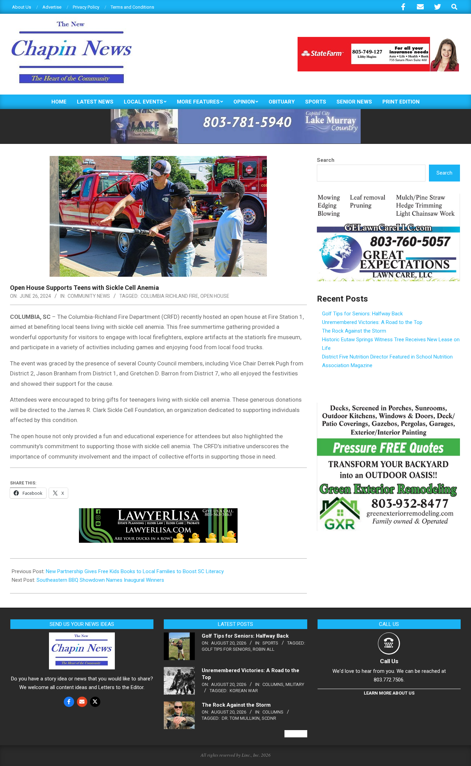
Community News (89, 296)
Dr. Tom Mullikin (241, 718)
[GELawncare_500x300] (388, 198)
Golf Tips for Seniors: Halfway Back (362, 314)
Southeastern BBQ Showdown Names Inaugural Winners (100, 580)
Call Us (389, 661)
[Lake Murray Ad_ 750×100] (236, 112)
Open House (214, 296)
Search (325, 160)
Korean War (244, 690)
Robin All (263, 649)
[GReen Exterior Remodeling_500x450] (388, 407)
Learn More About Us (389, 693)
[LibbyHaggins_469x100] (378, 39)
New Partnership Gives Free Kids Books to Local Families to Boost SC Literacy (135, 571)
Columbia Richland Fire (169, 296)
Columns (272, 684)
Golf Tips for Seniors (226, 649)
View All (295, 733)
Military (294, 684)
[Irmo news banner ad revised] (158, 513)
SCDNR (269, 718)
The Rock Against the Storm (354, 331)
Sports (270, 643)
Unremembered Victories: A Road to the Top (372, 322)
